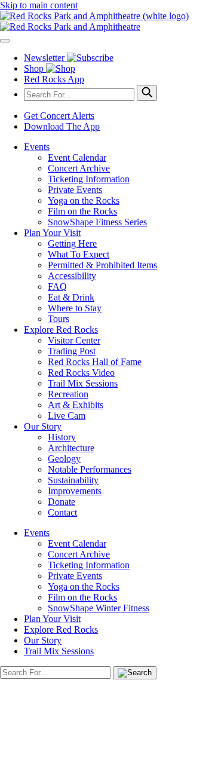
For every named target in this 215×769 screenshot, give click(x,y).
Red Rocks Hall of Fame (95, 362)
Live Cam (66, 415)
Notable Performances (89, 469)
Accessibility (72, 276)
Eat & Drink (71, 297)
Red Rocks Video (81, 372)
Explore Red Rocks (61, 329)
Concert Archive (79, 168)
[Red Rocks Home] (107, 21)
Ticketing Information (89, 179)
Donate (61, 502)
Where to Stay (75, 308)
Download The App (62, 126)
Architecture (71, 448)
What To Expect (78, 254)
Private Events (75, 190)
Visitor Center (74, 340)
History (62, 437)
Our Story (43, 426)
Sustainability (73, 480)
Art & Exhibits (75, 405)
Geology (64, 459)
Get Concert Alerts (59, 116)
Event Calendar (77, 157)
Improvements (75, 491)
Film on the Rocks (82, 211)
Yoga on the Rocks (83, 200)
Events (37, 147)
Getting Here (72, 243)
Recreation (68, 394)
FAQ (57, 286)
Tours (58, 319)
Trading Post (72, 351)
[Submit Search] (147, 93)
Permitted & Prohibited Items (102, 265)
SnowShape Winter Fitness (98, 608)
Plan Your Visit (52, 233)
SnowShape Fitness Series (97, 222)
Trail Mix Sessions (83, 383)
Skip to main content (39, 5)
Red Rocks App (54, 79)
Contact (62, 512)
